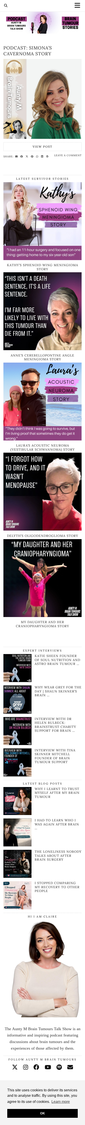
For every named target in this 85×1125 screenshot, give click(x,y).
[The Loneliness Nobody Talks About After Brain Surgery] (17, 864)
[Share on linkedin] (43, 156)
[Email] (70, 1067)
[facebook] (36, 1067)
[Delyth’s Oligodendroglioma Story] (42, 529)
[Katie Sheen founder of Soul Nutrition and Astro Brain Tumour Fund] (17, 680)
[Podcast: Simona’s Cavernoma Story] (42, 99)
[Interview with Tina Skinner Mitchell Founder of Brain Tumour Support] (17, 775)
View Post (42, 147)
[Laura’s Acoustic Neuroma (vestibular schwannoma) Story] (42, 439)
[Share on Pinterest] (33, 156)
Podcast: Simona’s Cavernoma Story (27, 50)
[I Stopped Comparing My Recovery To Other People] (17, 895)
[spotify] (59, 1067)
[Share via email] (17, 156)
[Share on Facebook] (22, 156)
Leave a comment (68, 155)
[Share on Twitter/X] (27, 156)
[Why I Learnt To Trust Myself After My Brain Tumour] (17, 801)
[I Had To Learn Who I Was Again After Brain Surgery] (17, 832)
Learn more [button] (60, 1102)
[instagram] (25, 1067)
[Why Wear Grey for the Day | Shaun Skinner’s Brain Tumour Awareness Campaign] (17, 712)
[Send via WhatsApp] (38, 156)
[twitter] (15, 1067)
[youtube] (48, 1067)
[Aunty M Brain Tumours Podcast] (42, 17)
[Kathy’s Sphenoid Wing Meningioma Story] (42, 258)
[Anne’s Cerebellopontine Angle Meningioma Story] (42, 349)
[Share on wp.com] (48, 156)
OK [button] (42, 1113)
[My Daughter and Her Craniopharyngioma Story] (42, 615)
